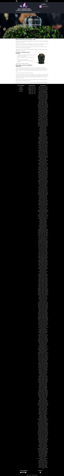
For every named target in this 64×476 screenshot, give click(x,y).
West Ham (43, 120)
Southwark (42, 263)
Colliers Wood (46, 160)
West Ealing (46, 431)
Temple (40, 161)
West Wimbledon (44, 420)
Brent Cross (43, 119)
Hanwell (42, 232)
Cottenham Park (44, 161)
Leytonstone (44, 300)
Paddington (40, 240)
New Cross (42, 319)
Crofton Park (40, 164)
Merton (43, 308)
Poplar (39, 113)
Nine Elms (40, 377)
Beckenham (43, 104)
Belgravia (43, 352)
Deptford (40, 170)
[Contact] (47, 1)
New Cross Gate (45, 303)
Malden (40, 397)
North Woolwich (45, 132)
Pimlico (43, 338)
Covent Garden (44, 162)
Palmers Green (45, 194)
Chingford (39, 99)
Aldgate (45, 90)
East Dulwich (45, 179)
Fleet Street (45, 159)
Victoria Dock (45, 133)
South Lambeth (45, 370)
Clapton (43, 101)
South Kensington (45, 369)
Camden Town (45, 138)
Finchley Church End (44, 171)
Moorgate (39, 150)
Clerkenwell (40, 143)
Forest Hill (43, 200)
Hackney (40, 102)
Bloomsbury (40, 460)
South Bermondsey (44, 311)
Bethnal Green (43, 94)
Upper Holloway (44, 209)
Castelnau (39, 142)
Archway (39, 94)
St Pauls (42, 160)
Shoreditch (46, 89)
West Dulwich (40, 431)
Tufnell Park (44, 208)
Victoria (43, 410)
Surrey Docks (43, 312)
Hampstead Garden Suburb (42, 231)
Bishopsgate (40, 114)
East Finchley (43, 168)
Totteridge (42, 210)
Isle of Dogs (40, 121)
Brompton (42, 123)
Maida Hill (41, 303)
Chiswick (45, 149)
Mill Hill (43, 310)
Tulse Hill (46, 348)
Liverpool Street (41, 149)
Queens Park (45, 343)
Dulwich (43, 331)
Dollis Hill (45, 220)
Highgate (39, 180)
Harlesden (39, 233)
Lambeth (43, 262)
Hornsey (41, 169)
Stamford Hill (41, 202)
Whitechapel (40, 91)
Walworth (46, 317)
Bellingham (43, 280)
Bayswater (45, 103)
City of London (43, 142)
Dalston (42, 109)
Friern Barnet (40, 201)
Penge (47, 329)
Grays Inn (46, 461)
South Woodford (40, 139)
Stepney (42, 90)
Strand (43, 388)
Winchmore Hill (45, 456)
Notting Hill (43, 451)
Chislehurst (39, 148)
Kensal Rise (46, 263)
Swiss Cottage (46, 232)
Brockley (39, 122)
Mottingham (39, 289)
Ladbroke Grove (41, 277)
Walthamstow (41, 138)
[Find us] (40, 472)
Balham (47, 94)
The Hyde (42, 250)
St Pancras (43, 181)
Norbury (44, 322)
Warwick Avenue (44, 441)
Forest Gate (43, 199)
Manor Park (40, 307)
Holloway (39, 182)
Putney (46, 342)
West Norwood (44, 349)
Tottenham (42, 178)
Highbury (43, 240)
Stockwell (40, 382)
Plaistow (46, 119)
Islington (46, 173)
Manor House (44, 174)
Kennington (40, 262)
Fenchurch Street (43, 153)
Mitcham (39, 312)
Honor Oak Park (41, 249)
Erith (43, 267)
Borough (39, 261)
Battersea (43, 99)
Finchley (47, 169)
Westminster (40, 426)
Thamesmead (44, 350)
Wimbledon (42, 409)
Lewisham (43, 271)
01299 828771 (43, 4)
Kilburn (41, 239)
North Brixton (43, 323)
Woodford (39, 141)
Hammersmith (41, 220)
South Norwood (45, 341)
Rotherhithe (46, 310)
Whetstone (39, 211)
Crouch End (44, 183)
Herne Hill (42, 339)
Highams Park (45, 239)
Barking (46, 102)
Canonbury (43, 141)
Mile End (41, 89)
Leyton (46, 113)
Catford (47, 142)
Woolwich (39, 268)
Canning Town (46, 123)
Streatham (39, 390)
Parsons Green (40, 369)
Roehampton (45, 347)
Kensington (40, 267)
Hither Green (40, 242)
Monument (43, 154)
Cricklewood (43, 163)
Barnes (39, 392)
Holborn (43, 144)
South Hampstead (45, 241)
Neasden (45, 223)
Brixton (47, 120)
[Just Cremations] (24, 7)
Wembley (43, 429)
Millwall (46, 121)
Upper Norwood (43, 327)
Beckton (43, 103)
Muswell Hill (43, 189)
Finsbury (46, 143)
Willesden (43, 243)
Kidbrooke (44, 270)
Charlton (43, 143)
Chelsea (40, 144)
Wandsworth (44, 359)
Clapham (46, 362)
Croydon (39, 168)
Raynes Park (46, 419)
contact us (19, 82)
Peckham (43, 307)
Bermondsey (45, 109)
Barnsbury (40, 162)
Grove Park (45, 213)
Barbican (46, 141)
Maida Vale (46, 439)
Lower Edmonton (43, 302)
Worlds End (40, 387)
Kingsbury (45, 249)
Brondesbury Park (43, 238)
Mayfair (46, 307)
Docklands (44, 130)
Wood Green (40, 190)
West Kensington (44, 437)
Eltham (45, 288)
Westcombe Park (43, 272)
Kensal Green (40, 253)
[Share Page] (45, 1)
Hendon (45, 222)
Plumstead (46, 319)
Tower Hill (39, 402)
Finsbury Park (43, 172)
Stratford (43, 389)
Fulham (46, 201)
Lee (47, 288)
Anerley (43, 93)
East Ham (39, 104)
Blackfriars (46, 114)
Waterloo (46, 428)
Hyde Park (44, 253)
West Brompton (41, 430)
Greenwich (41, 208)
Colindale (39, 160)
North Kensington (44, 446)
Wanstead (39, 119)
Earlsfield (45, 178)
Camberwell (41, 128)
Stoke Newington (44, 387)
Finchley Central (44, 170)
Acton (38, 89)
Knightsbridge (40, 372)
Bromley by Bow (45, 122)
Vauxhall (46, 378)
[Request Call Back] (44, 6)
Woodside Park (45, 460)
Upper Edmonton (43, 204)
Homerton (41, 112)
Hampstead (40, 179)
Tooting (43, 407)
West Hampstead (45, 242)
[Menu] (17, 1)
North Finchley (40, 193)
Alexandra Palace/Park (44, 92)
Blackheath (46, 268)
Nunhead (44, 328)
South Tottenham (45, 372)
